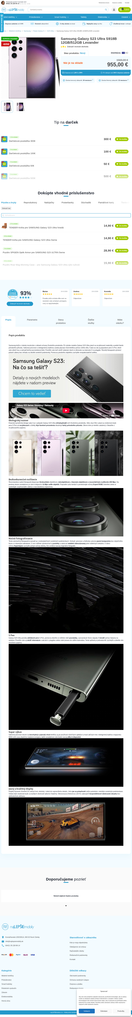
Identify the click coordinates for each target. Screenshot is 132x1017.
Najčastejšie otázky (77, 951)
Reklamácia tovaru (104, 3)
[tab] (66, 905)
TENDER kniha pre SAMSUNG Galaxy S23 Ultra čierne (30, 240)
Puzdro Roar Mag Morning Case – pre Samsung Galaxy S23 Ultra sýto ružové (41, 265)
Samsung (27, 31)
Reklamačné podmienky (78, 955)
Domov (3, 31)
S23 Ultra (50, 31)
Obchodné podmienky (78, 976)
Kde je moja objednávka (78, 943)
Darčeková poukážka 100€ (22, 153)
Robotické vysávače (9, 988)
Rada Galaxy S (38, 31)
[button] (114, 9)
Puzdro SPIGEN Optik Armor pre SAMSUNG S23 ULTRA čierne (34, 252)
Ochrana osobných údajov (79, 980)
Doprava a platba (117, 3)
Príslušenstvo (6, 980)
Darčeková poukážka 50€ (21, 166)
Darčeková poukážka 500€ (22, 178)
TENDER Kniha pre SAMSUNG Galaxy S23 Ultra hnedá (36, 227)
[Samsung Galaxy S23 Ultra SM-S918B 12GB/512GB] (66, 401)
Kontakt (127, 3)
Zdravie (4, 992)
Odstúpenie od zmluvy (78, 947)
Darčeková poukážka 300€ (22, 141)
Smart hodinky (7, 984)
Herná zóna (6, 1001)
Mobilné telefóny (15, 31)
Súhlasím (87, 1011)
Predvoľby (120, 1011)
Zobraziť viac (6, 208)
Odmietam (103, 1011)
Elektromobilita (7, 997)
